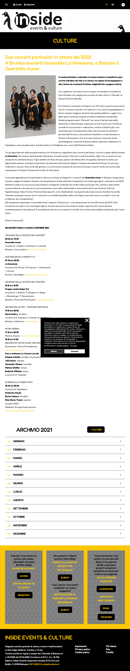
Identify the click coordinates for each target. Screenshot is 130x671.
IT (106, 4)
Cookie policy (82, 652)
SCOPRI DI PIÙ (106, 589)
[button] (6, 4)
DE (113, 4)
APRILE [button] (17, 466)
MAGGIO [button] (18, 474)
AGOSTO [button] (18, 500)
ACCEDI (24, 576)
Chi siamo (111, 646)
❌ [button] (87, 320)
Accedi (18, 4)
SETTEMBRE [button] (20, 508)
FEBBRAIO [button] (19, 449)
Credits (110, 652)
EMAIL (106, 608)
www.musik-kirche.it (14, 350)
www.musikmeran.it (31, 335)
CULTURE (97, 429)
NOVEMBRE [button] (20, 525)
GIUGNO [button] (18, 483)
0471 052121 (34, 664)
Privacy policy (82, 649)
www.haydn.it (33, 321)
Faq (108, 649)
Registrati (30, 4)
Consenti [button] (74, 351)
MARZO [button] (17, 458)
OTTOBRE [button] (19, 516)
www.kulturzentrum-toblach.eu (19, 410)
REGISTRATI (24, 595)
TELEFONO (106, 617)
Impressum (81, 646)
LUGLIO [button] (17, 491)
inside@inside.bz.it (50, 664)
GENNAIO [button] (18, 441)
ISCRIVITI (65, 577)
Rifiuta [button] (54, 351)
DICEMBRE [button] (19, 533)
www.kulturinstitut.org (36, 274)
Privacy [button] (73, 345)
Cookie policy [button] (62, 345)
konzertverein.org (37, 249)
